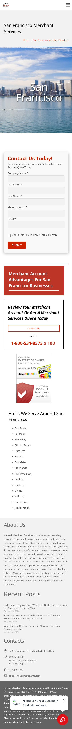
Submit (17, 245)
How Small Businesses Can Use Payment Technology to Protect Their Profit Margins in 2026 (33, 617)
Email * (12, 219)
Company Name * (18, 173)
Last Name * (15, 196)
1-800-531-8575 (27, 343)
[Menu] (68, 5)
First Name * (15, 184)
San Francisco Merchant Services (50, 40)
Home (26, 40)
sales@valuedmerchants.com (24, 675)
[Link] (5, 5)
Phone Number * (17, 207)
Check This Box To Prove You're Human (34, 235)
